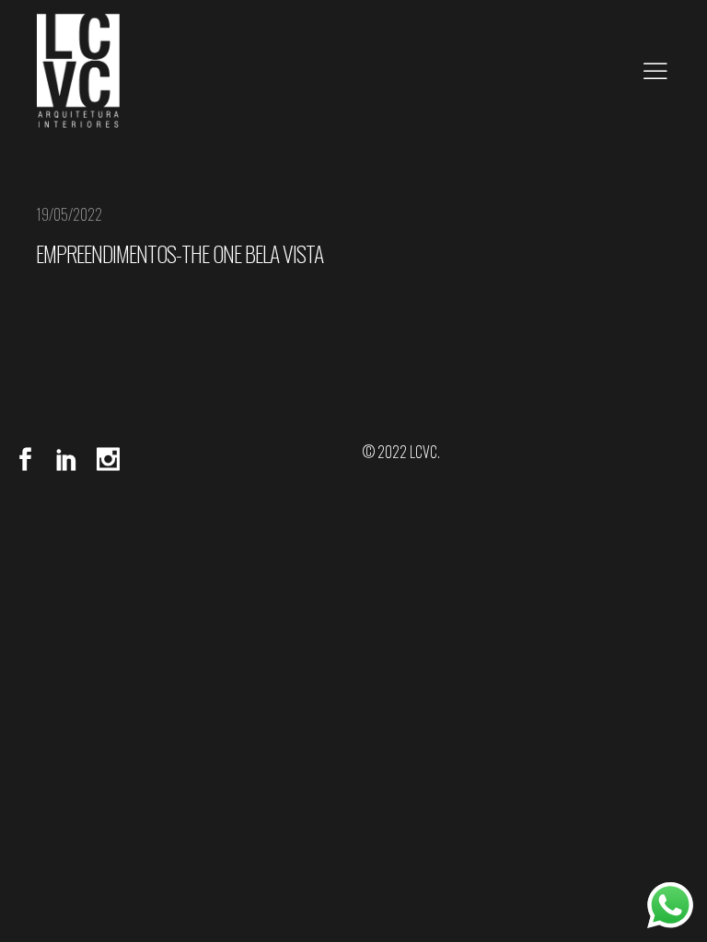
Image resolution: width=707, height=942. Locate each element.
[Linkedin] (66, 459)
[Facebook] (30, 459)
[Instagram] (103, 459)
